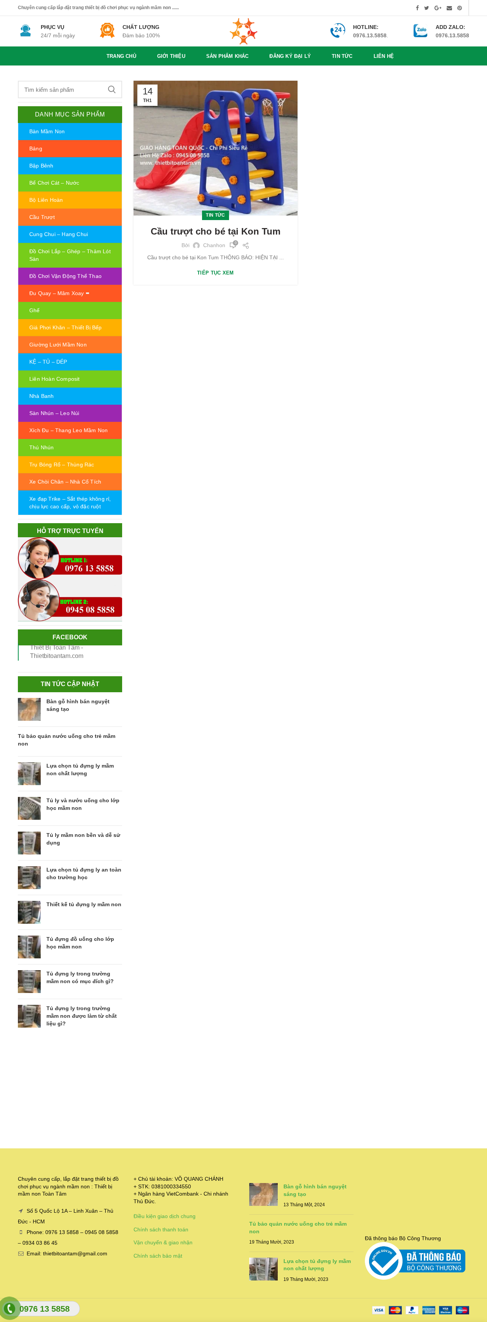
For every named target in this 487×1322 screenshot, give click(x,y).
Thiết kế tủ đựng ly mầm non (83, 904)
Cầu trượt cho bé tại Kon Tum (215, 231)
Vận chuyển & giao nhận (163, 1242)
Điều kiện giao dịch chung (165, 1216)
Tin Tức (215, 215)
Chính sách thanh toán (161, 1229)
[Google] (438, 8)
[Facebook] (417, 8)
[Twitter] (427, 8)
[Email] (449, 8)
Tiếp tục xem (215, 272)
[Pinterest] (460, 8)
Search (111, 89)
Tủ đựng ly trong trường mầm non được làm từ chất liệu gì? (81, 1015)
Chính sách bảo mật (158, 1256)
